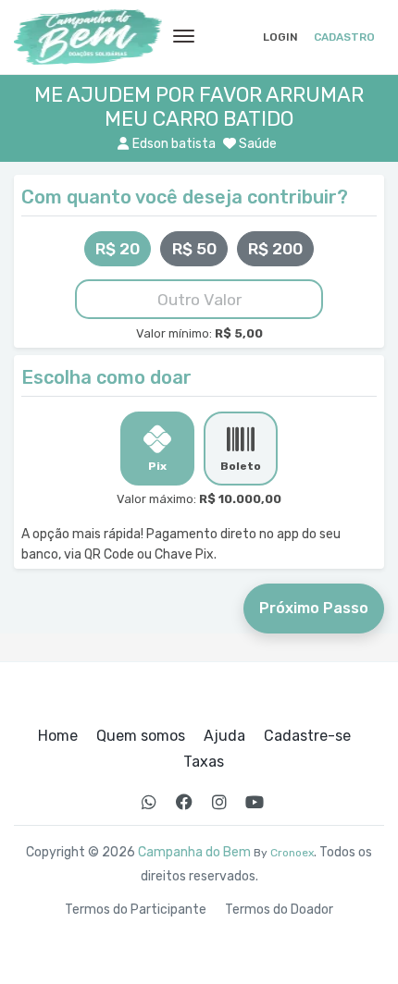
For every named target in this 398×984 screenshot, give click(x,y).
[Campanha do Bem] (88, 37)
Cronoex (292, 852)
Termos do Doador (279, 910)
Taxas (203, 762)
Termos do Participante (135, 910)
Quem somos (140, 736)
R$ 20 (117, 249)
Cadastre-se (307, 736)
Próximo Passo (313, 608)
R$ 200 (275, 249)
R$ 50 (194, 249)
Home (58, 736)
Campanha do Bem (194, 852)
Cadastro (344, 37)
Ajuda (224, 736)
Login (280, 37)
